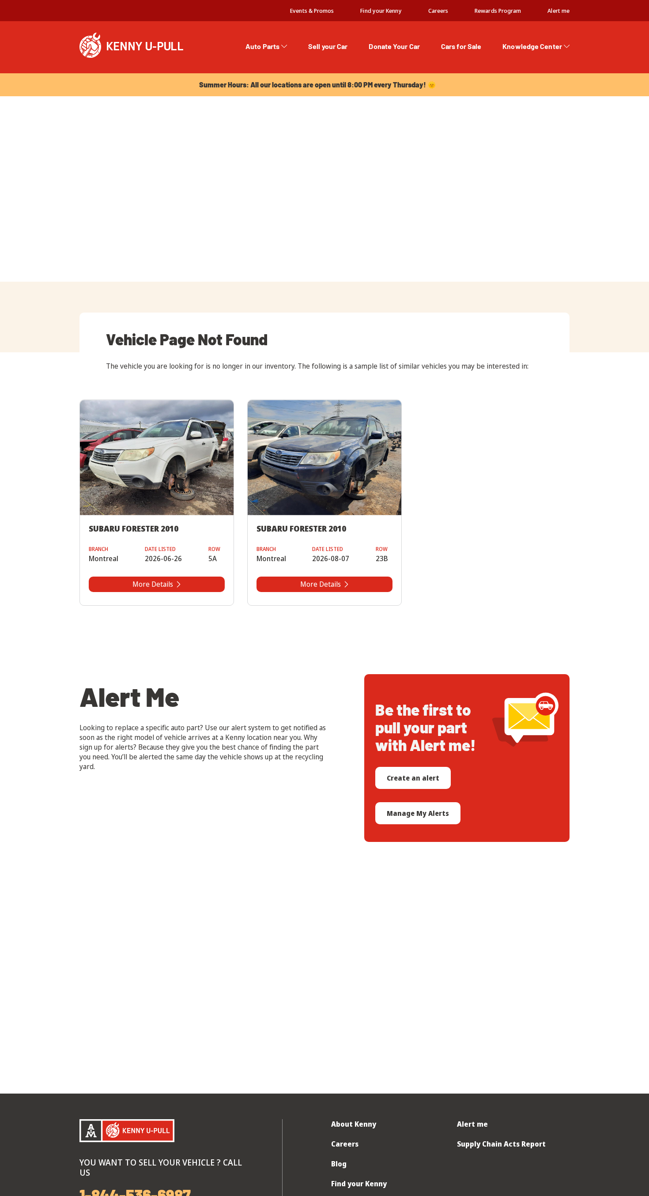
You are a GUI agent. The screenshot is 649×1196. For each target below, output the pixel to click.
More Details (152, 584)
